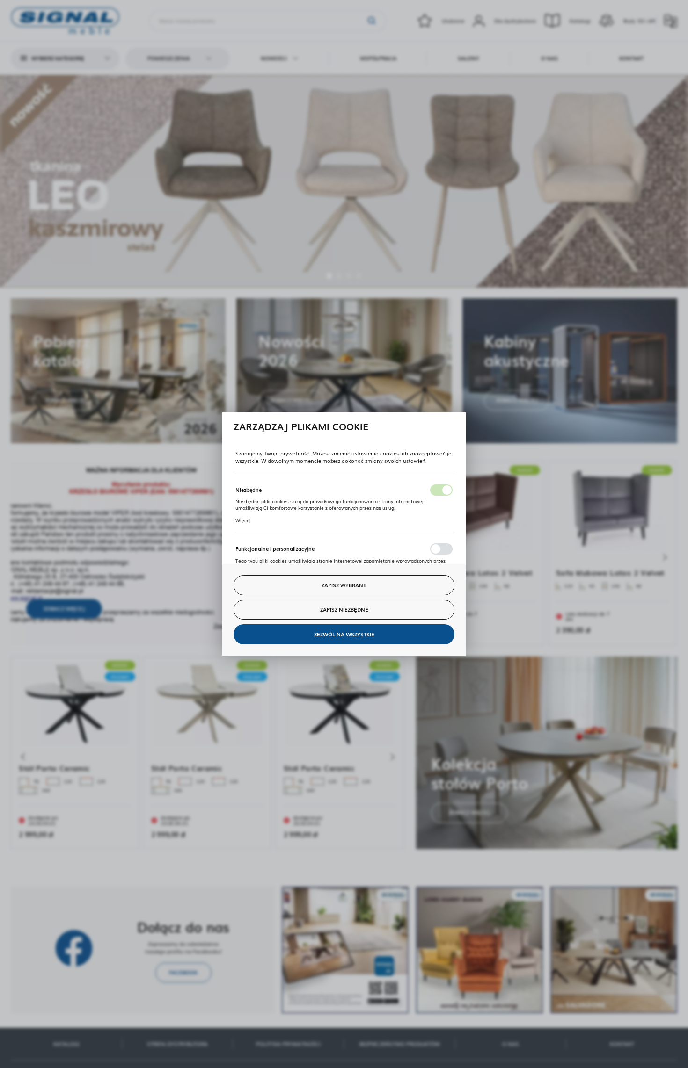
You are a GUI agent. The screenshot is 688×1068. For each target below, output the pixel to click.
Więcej (242, 520)
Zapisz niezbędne (344, 609)
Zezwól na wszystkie (344, 634)
